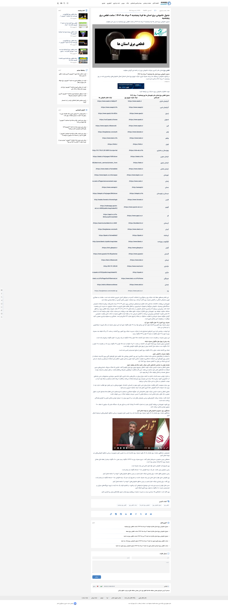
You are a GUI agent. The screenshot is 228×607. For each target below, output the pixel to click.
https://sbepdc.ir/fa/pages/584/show (105, 193)
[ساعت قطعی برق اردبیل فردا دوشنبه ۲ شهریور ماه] (83, 34)
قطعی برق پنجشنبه (122, 505)
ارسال (96, 577)
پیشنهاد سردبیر (81, 70)
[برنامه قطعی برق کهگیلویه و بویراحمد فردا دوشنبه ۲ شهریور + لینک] (83, 16)
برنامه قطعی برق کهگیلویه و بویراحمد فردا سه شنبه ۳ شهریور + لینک (68, 41)
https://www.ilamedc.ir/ (135, 132)
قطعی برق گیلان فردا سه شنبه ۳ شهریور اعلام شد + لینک (69, 24)
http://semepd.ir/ (137, 187)
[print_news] (151, 514)
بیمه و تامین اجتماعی (136, 3)
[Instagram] (1, 304)
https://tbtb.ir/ (138, 144)
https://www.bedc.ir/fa (109, 138)
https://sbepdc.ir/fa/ (136, 193)
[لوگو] (165, 3)
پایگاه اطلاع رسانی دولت (129, 598)
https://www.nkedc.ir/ (136, 169)
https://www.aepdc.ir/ (136, 126)
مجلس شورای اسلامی (116, 598)
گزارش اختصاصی (80, 110)
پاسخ (94, 586)
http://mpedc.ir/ (138, 272)
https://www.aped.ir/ (136, 113)
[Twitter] (1, 297)
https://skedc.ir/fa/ (136, 156)
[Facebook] (1, 293)
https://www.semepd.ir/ (109, 187)
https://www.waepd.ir (136, 107)
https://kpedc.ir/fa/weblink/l (108, 235)
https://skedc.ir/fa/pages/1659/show (105, 156)
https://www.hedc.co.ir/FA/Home (132, 278)
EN (61, 3)
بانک (127, 3)
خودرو (104, 3)
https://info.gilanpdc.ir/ (109, 248)
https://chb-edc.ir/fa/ (136, 150)
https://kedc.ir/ (138, 163)
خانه (168, 11)
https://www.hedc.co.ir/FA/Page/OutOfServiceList (100, 278)
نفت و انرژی (116, 3)
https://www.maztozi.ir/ (135, 266)
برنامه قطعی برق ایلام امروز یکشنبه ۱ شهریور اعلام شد (68, 59)
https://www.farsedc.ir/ (135, 200)
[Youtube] (1, 290)
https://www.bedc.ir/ (136, 138)
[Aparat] (1, 313)
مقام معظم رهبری (142, 598)
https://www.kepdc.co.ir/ (135, 175)
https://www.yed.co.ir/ (135, 291)
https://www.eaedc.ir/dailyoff (107, 101)
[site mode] (58, 3)
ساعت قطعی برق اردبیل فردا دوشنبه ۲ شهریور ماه (68, 33)
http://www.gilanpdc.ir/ (135, 248)
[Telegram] (1, 300)
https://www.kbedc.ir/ (135, 242)
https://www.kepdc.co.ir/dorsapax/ (105, 175)
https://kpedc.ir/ (137, 235)
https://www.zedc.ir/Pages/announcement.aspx (101, 181)
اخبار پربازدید (81, 10)
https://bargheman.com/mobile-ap (106, 291)
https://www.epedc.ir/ (136, 120)
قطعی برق (166, 505)
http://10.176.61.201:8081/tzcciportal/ (104, 150)
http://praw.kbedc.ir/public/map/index (105, 242)
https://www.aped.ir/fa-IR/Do (107, 113)
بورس (123, 3)
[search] (64, 3)
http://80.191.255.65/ (110, 266)
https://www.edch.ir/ (136, 285)
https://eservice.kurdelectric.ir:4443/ (105, 223)
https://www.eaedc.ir (135, 101)
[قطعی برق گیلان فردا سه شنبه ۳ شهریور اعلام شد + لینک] (83, 25)
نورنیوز (101, 598)
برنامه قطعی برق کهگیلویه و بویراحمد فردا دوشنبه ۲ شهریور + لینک (68, 15)
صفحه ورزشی (94, 598)
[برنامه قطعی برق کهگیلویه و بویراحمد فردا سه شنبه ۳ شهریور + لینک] (83, 43)
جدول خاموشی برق (157, 505)
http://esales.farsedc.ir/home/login (105, 200)
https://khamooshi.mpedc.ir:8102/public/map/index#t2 (99, 272)
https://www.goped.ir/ (136, 254)
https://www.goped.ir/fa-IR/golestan (105, 254)
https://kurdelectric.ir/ (135, 223)
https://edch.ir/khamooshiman (107, 285)
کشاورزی (109, 3)
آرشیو (93, 522)
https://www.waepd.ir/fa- (109, 107)
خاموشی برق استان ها (145, 505)
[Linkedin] (126, 514)
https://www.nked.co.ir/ (135, 229)
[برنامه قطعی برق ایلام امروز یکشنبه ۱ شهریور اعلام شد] (83, 60)
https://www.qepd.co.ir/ (135, 216)
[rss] (1, 317)
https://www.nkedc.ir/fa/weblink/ (106, 169)
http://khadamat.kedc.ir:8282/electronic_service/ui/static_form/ (96, 163)
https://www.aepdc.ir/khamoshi (106, 126)
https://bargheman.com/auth (107, 132)
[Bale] (1, 307)
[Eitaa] (1, 310)
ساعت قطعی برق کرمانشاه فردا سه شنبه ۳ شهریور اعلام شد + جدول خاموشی (68, 50)
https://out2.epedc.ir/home (108, 120)
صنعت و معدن (147, 3)
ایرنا (107, 598)
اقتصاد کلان (156, 3)
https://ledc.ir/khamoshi (109, 260)
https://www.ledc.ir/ (136, 260)
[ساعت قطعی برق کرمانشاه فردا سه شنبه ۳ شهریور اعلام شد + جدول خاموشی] (83, 52)
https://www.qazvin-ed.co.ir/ (133, 207)
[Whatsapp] (131, 514)
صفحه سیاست (85, 598)
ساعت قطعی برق (133, 505)
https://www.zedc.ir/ (136, 181)
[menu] (67, 3)
